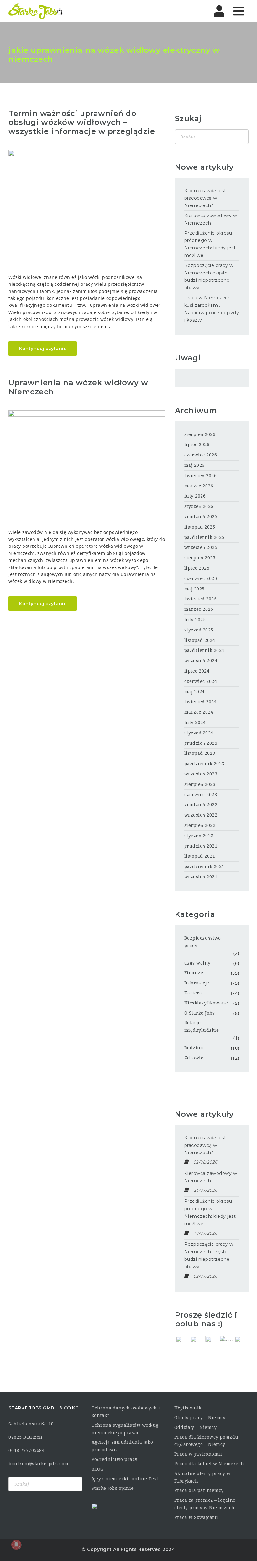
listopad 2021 (199, 856)
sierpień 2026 (200, 434)
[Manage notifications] (16, 1545)
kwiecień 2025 (200, 598)
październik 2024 (204, 650)
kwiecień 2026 (200, 475)
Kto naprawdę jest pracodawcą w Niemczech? (205, 198)
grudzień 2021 (201, 846)
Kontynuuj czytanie (42, 348)
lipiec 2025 (197, 568)
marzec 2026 (198, 485)
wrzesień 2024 (201, 660)
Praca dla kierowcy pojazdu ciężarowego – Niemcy (206, 1441)
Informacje (196, 982)
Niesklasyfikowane (206, 1002)
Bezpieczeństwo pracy (202, 941)
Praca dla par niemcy (199, 1490)
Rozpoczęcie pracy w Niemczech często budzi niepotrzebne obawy (208, 276)
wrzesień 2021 (201, 876)
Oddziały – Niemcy (195, 1427)
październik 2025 (204, 537)
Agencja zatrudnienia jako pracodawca (122, 1446)
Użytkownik (188, 1407)
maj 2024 (194, 691)
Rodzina (193, 1047)
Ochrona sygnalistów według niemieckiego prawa (125, 1429)
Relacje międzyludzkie (201, 1026)
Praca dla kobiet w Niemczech (209, 1463)
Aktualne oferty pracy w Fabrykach (202, 1477)
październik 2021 (204, 866)
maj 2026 (194, 465)
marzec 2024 (198, 712)
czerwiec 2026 (200, 454)
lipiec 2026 (197, 444)
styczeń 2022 (198, 835)
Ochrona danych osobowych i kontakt (126, 1411)
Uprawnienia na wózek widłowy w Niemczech (78, 387)
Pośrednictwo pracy (115, 1459)
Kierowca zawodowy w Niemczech (210, 219)
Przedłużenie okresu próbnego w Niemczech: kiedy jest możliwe (210, 244)
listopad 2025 (199, 527)
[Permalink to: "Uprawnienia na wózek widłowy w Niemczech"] (86, 462)
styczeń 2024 (198, 732)
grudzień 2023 (201, 743)
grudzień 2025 (201, 516)
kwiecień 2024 (200, 701)
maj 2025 (194, 588)
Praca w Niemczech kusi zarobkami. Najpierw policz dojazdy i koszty (211, 309)
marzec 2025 (198, 609)
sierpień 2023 (200, 784)
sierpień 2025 (200, 557)
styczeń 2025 (198, 629)
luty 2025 (195, 619)
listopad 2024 (199, 640)
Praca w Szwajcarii (196, 1517)
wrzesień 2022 (201, 815)
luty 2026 (195, 495)
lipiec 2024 (197, 671)
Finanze (193, 972)
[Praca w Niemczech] (35, 11)
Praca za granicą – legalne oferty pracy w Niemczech (205, 1504)
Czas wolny (197, 963)
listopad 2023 (199, 753)
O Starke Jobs (199, 1012)
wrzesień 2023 (201, 773)
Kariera (193, 992)
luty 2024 (195, 722)
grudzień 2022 (201, 804)
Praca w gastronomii (198, 1454)
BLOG (98, 1469)
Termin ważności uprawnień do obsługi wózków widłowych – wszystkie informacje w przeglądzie (81, 122)
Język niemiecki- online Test (125, 1478)
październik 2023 (204, 763)
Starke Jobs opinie (113, 1488)
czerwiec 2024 (200, 681)
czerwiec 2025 (200, 578)
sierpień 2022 (200, 825)
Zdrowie (194, 1057)
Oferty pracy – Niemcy (200, 1417)
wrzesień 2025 (201, 547)
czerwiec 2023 (200, 794)
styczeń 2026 (198, 506)
